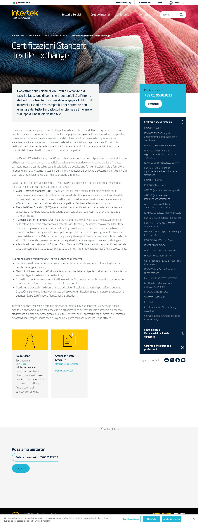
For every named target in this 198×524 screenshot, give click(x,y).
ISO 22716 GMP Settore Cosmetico (161, 240)
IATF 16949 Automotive (156, 185)
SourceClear (21, 364)
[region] (99, 519)
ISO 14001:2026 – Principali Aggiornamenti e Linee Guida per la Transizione (161, 154)
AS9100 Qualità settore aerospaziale (162, 190)
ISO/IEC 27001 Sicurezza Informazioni (162, 217)
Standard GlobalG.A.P (154, 296)
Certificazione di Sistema (158, 121)
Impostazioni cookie (131, 519)
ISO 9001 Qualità (152, 128)
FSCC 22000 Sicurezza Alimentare (160, 277)
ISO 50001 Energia (153, 179)
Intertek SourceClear (64, 370)
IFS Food (148, 301)
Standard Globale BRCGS (156, 291)
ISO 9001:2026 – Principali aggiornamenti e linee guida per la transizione (160, 137)
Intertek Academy (123, 2)
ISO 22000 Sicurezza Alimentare (160, 250)
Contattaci (153, 103)
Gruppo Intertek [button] (100, 14)
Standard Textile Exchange (66, 364)
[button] (71, 15)
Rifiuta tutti (151, 519)
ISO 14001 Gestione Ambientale (160, 145)
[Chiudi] (194, 519)
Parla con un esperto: (36, 457)
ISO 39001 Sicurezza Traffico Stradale (162, 212)
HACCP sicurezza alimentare (157, 255)
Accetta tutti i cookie (172, 519)
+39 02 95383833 (158, 95)
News (159, 2)
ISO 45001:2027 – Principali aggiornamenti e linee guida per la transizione (160, 171)
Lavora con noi (144, 2)
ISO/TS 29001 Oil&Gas (155, 245)
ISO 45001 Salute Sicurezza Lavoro (161, 162)
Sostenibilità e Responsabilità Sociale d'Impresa (156, 333)
